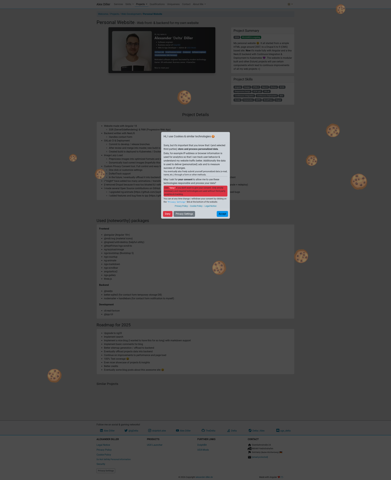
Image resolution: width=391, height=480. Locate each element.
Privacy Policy (181, 206)
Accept (222, 213)
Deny (167, 213)
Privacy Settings (184, 213)
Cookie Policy (196, 206)
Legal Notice (210, 206)
